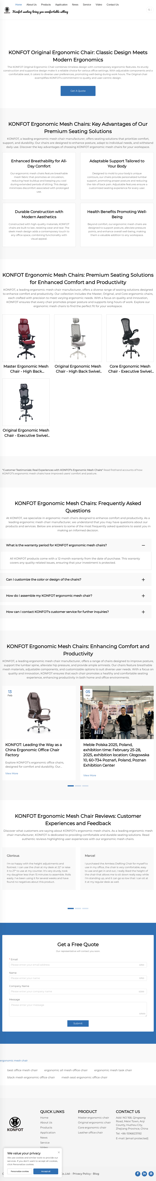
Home (18, 4)
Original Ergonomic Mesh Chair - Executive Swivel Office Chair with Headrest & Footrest (26, 433)
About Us (32, 4)
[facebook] (137, 1173)
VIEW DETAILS (26, 338)
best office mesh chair (22, 1070)
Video (99, 4)
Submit (78, 1023)
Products (46, 4)
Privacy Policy (82, 1173)
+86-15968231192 (131, 1133)
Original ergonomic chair (94, 1122)
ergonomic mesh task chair (113, 1070)
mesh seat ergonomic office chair (84, 1077)
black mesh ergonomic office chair (31, 1077)
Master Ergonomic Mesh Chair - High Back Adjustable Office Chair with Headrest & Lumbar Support (26, 369)
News (75, 4)
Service (87, 4)
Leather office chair (90, 1132)
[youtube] (151, 1173)
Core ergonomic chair (92, 1127)
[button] (71, 785)
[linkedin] (144, 1173)
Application (61, 4)
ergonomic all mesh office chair (66, 1070)
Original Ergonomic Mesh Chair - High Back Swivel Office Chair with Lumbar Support (78, 369)
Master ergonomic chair (93, 1117)
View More (11, 773)
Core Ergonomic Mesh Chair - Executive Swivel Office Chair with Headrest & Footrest (130, 369)
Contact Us (113, 4)
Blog (96, 1173)
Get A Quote (78, 90)
